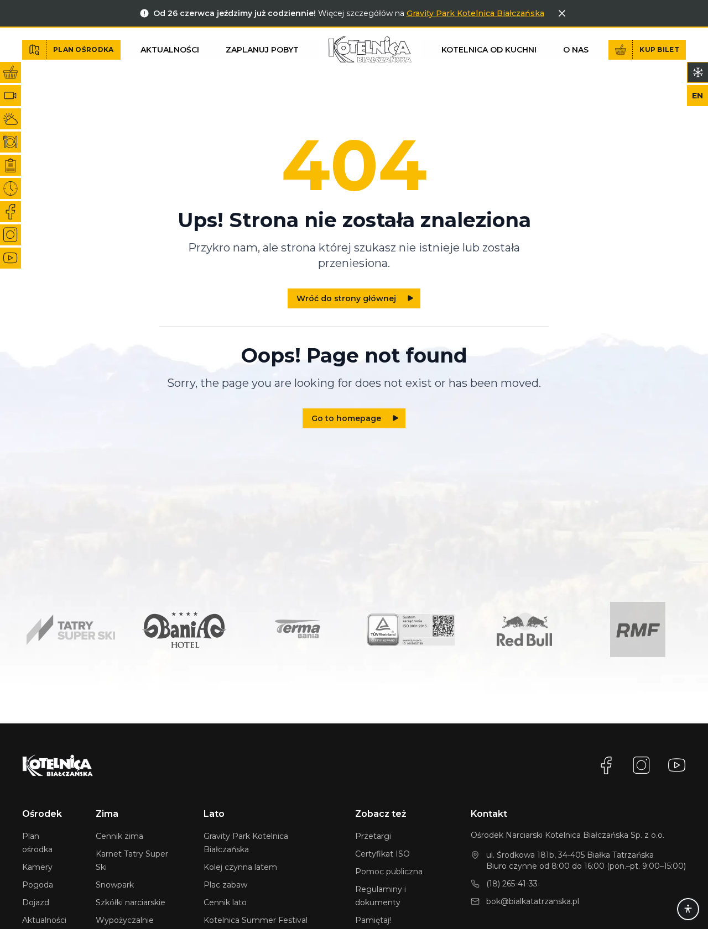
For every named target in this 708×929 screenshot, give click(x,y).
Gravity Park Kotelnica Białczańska (475, 13)
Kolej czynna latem (240, 867)
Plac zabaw (225, 885)
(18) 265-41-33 (512, 884)
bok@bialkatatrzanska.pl (532, 901)
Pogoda (37, 885)
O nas (576, 50)
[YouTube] (677, 765)
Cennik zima (119, 836)
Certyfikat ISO (382, 854)
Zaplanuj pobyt (262, 50)
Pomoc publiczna (389, 871)
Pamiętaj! (373, 920)
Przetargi (373, 836)
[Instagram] (641, 765)
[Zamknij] (562, 13)
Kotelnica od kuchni (489, 50)
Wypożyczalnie (125, 920)
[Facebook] (606, 765)
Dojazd (35, 902)
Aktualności (169, 50)
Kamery (37, 867)
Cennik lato (225, 902)
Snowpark (115, 885)
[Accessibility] (688, 909)
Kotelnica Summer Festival (256, 920)
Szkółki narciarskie (130, 902)
